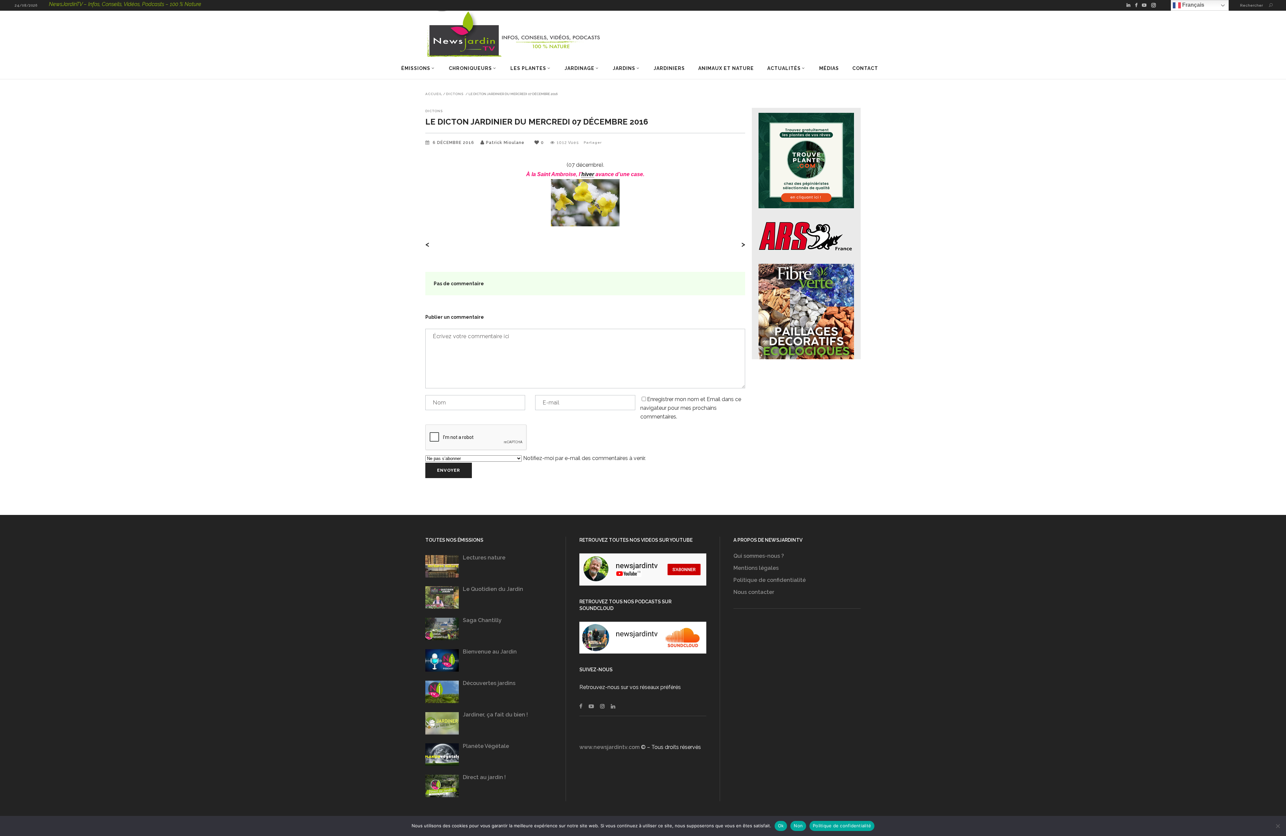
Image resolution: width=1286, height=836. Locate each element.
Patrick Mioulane (505, 142)
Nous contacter (753, 592)
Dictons (454, 94)
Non (798, 825)
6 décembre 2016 (454, 142)
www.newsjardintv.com (609, 747)
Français (1192, 5)
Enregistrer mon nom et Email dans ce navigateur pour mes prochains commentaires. (690, 408)
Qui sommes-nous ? (758, 556)
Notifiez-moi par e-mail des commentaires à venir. (584, 458)
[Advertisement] (797, 685)
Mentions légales (756, 568)
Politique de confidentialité (769, 580)
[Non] (1277, 826)
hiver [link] (587, 174)
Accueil (433, 94)
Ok (781, 825)
